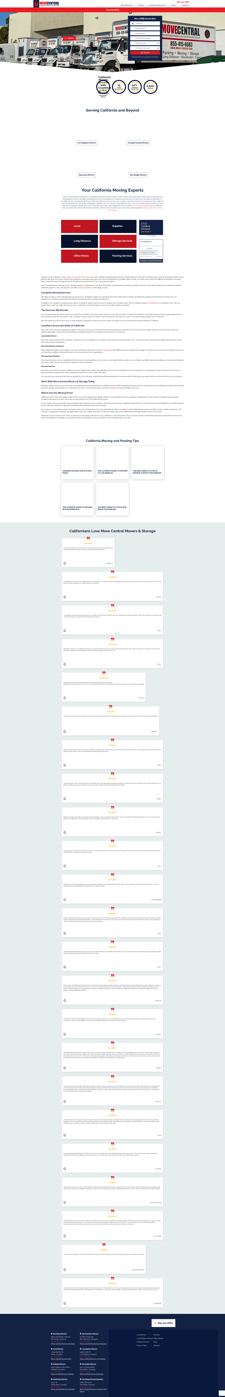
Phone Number (145, 28)
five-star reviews (106, 350)
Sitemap (157, 1345)
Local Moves (141, 1335)
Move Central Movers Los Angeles (92, 1359)
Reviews (141, 5)
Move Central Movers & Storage (92, 1374)
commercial (152, 303)
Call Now (70, 38)
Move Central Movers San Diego (63, 1344)
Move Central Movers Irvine (61, 1359)
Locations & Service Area (157, 5)
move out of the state (81, 277)
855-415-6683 (183, 2)
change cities (66, 277)
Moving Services (126, 5)
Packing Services (143, 1342)
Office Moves (158, 1338)
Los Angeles (122, 409)
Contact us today (116, 388)
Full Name (145, 23)
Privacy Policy (142, 1345)
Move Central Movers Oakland (62, 1374)
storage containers (85, 288)
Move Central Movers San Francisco (93, 1344)
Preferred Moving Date (145, 38)
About (174, 5)
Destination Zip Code (145, 48)
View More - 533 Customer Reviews (151, 260)
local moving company (140, 205)
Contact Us (185, 5)
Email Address (145, 33)
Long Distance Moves (145, 1338)
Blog (155, 1342)
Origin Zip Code (145, 43)
